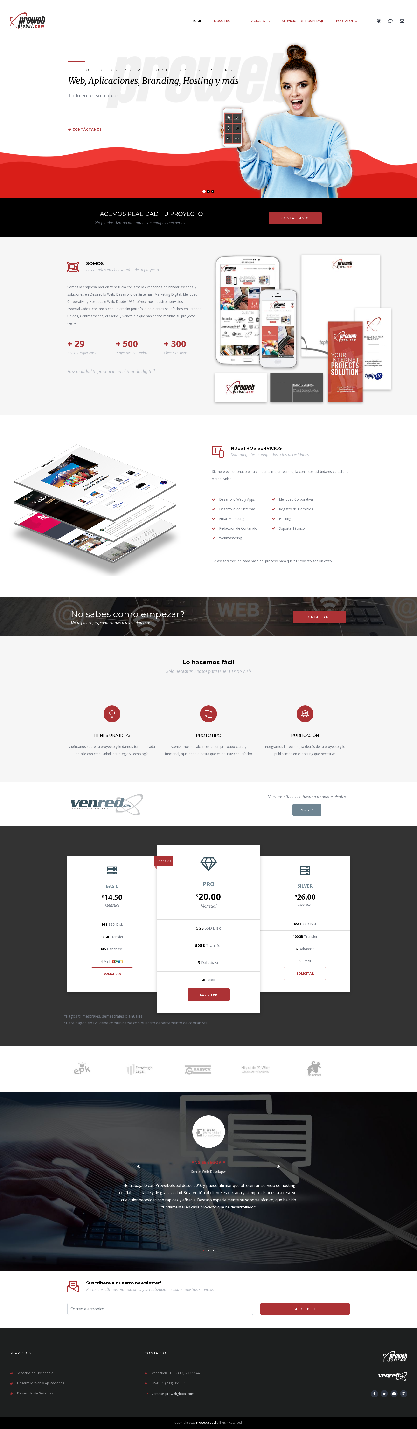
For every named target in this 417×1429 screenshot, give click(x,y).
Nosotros (223, 20)
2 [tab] (209, 192)
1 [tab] (204, 192)
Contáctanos (86, 129)
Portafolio (346, 20)
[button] (203, 1250)
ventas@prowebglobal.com (173, 1393)
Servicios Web (257, 20)
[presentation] (138, 1166)
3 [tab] (213, 192)
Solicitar (112, 973)
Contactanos (295, 218)
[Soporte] (390, 20)
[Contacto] (402, 20)
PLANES (307, 810)
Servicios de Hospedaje (303, 20)
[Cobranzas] (379, 20)
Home (197, 20)
